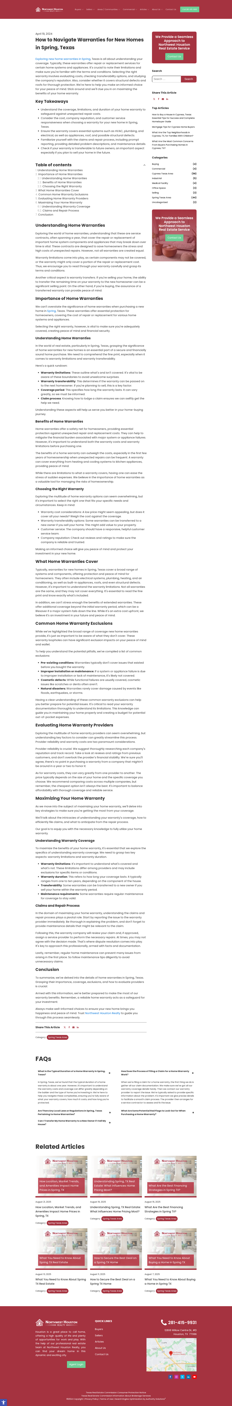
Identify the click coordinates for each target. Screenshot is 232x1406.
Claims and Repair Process (61, 210)
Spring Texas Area (57, 1037)
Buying (155, 164)
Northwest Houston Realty (102, 1013)
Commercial (129, 9)
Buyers (78, 9)
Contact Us (171, 9)
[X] (64, 1027)
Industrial (157, 178)
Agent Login (76, 1364)
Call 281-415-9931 (189, 9)
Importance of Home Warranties (60, 174)
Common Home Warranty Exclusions (63, 194)
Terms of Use (106, 1399)
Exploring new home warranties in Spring (62, 59)
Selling (155, 192)
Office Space (159, 188)
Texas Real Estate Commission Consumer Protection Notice (116, 1392)
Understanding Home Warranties (60, 170)
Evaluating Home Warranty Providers (63, 198)
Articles (143, 9)
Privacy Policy (91, 1399)
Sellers (89, 9)
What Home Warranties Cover (58, 190)
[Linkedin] (77, 1027)
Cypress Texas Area (162, 173)
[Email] (73, 1027)
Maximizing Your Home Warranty (60, 202)
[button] (3, 1402)
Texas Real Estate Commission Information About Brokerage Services (116, 1395)
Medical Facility (160, 183)
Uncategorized (160, 202)
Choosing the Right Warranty (62, 186)
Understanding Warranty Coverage (66, 206)
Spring (51, 311)
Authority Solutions (156, 1399)
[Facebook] (69, 1027)
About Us (156, 9)
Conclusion (45, 214)
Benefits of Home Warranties (62, 182)
